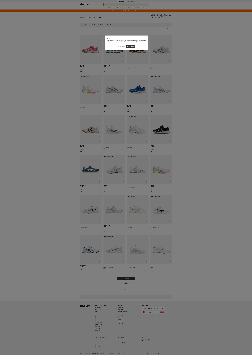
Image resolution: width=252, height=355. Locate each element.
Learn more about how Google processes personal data (136, 42)
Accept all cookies (131, 46)
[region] (126, 43)
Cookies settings (121, 46)
